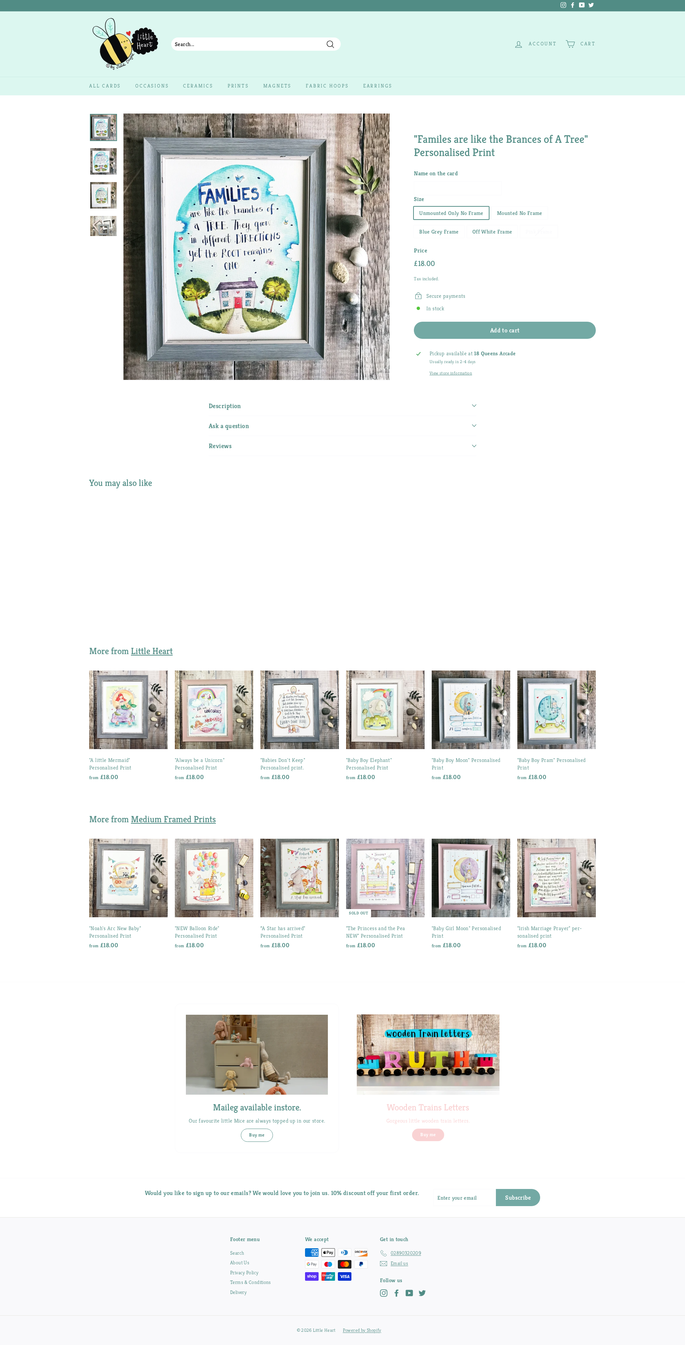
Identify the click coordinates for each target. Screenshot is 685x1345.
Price (420, 250)
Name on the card (436, 173)
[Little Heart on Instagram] (383, 1293)
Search (237, 1253)
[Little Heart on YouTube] (409, 1293)
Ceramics (198, 85)
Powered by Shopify (362, 1330)
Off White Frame (492, 231)
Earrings (377, 85)
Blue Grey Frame (439, 231)
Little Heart (152, 651)
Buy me (256, 1135)
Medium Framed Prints (173, 819)
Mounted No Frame (519, 213)
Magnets (277, 85)
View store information (451, 373)
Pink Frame (539, 231)
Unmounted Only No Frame (451, 213)
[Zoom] (256, 247)
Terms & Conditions (250, 1282)
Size (419, 199)
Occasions (152, 85)
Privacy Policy (244, 1272)
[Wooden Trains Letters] (428, 1054)
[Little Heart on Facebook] (396, 1293)
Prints (238, 85)
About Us (239, 1262)
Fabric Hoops (327, 85)
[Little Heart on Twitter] (422, 1293)
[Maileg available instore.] (257, 1055)
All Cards (105, 85)
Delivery (238, 1292)
